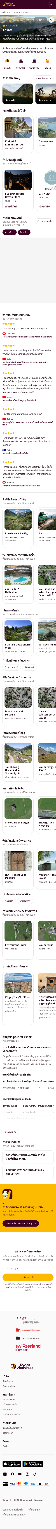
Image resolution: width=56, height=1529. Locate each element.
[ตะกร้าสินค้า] (44, 4)
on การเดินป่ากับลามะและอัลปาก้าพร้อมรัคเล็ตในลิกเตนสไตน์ (27, 337)
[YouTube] (19, 1474)
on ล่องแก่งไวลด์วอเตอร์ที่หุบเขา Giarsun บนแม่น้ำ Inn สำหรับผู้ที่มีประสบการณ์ (25, 363)
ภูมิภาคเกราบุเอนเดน (11, 12)
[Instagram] (27, 1474)
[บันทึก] (51, 20)
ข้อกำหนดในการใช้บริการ (25, 1287)
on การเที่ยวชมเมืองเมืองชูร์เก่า (15, 453)
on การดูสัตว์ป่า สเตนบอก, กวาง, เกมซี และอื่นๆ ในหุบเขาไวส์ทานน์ (27, 423)
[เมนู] (51, 4)
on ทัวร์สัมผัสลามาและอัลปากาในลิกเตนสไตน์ (21, 486)
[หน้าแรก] (9, 4)
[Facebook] (12, 1474)
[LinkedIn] (4, 1474)
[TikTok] (34, 1474)
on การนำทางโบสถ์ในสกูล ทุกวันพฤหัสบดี (19, 400)
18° (40, 20)
